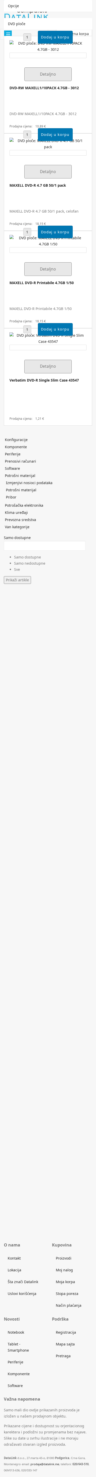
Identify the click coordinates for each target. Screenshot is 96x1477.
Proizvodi (63, 1258)
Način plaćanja (68, 1305)
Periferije (12, 454)
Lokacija (14, 1270)
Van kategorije (17, 526)
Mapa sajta (65, 1344)
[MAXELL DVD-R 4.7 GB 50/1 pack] (48, 143)
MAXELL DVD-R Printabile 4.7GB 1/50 (41, 282)
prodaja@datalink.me (44, 1464)
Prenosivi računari (20, 461)
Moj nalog (64, 1270)
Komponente (16, 446)
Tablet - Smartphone (18, 1347)
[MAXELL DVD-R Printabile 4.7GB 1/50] (48, 240)
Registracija (66, 1332)
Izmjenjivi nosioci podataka (29, 482)
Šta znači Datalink (23, 1281)
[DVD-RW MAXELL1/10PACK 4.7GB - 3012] (48, 45)
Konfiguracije (16, 439)
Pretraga (63, 1355)
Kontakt (14, 1258)
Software (12, 468)
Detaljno (48, 74)
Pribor (11, 497)
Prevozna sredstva (20, 519)
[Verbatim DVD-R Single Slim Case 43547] (48, 338)
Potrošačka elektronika (24, 505)
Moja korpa (65, 1281)
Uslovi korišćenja (22, 1293)
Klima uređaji (16, 512)
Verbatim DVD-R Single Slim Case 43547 (44, 380)
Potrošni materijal (20, 475)
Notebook (16, 1332)
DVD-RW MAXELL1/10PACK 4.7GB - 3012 (44, 87)
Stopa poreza (67, 1293)
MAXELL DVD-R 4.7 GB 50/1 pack (37, 185)
